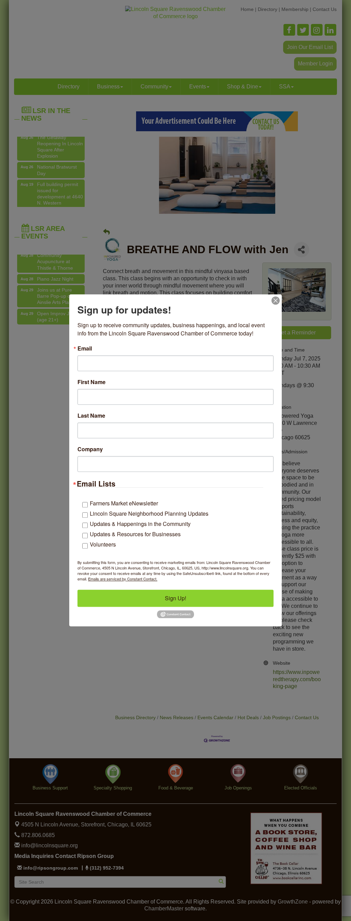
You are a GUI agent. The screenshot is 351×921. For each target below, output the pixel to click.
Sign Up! (175, 598)
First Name (91, 382)
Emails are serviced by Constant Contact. (122, 578)
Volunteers (103, 544)
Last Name (91, 415)
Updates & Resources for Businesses (135, 534)
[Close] (275, 300)
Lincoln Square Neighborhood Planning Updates (149, 513)
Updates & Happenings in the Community (140, 524)
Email (84, 348)
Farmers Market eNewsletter (124, 503)
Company (90, 449)
